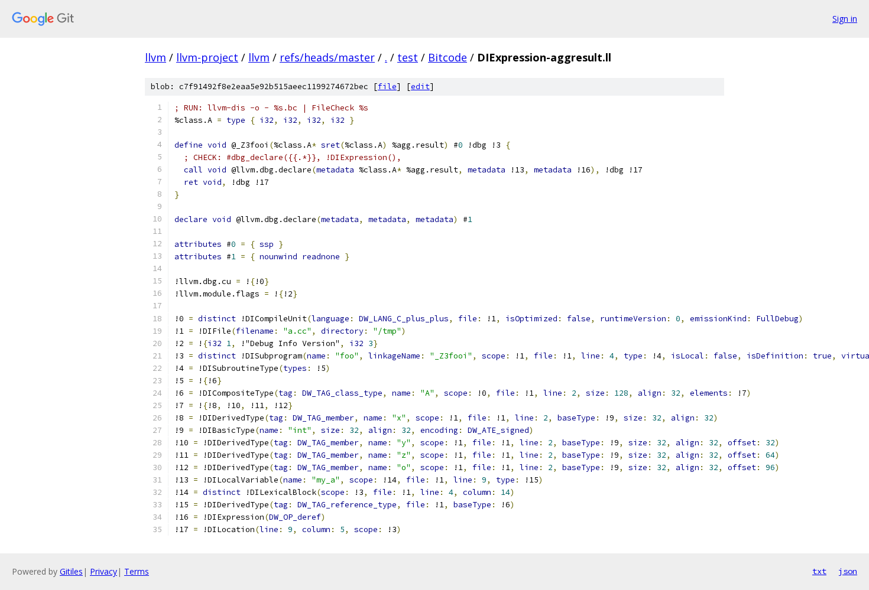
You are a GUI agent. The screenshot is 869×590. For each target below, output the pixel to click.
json (847, 571)
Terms (136, 571)
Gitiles (71, 571)
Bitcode (447, 57)
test (407, 57)
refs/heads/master (327, 57)
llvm (155, 57)
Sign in (844, 18)
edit (420, 87)
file (387, 87)
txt (819, 571)
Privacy (103, 571)
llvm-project (207, 57)
